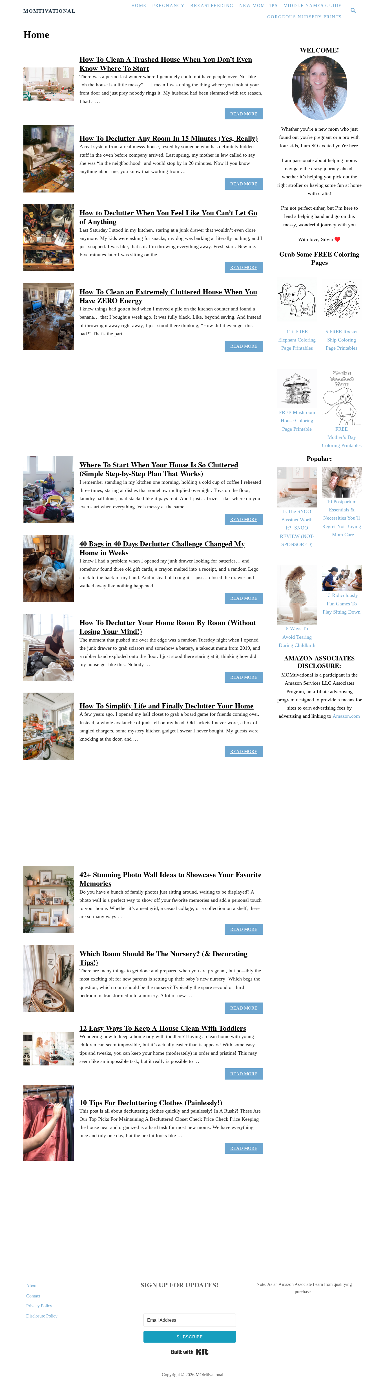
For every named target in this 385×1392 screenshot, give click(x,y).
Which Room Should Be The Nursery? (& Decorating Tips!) (163, 958)
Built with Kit (190, 1352)
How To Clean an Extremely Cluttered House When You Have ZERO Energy (168, 296)
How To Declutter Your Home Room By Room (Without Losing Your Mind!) (167, 626)
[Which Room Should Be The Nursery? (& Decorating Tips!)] (48, 981)
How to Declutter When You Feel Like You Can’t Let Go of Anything (168, 217)
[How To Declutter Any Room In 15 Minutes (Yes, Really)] (48, 161)
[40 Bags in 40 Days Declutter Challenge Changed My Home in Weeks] (48, 571)
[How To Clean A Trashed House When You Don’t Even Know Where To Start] (48, 87)
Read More (245, 115)
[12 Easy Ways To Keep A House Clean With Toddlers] (48, 1051)
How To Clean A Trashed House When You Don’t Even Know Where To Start (165, 63)
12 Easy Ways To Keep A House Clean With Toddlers (162, 1028)
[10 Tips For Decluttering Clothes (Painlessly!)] (48, 1126)
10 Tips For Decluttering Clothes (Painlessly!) (150, 1102)
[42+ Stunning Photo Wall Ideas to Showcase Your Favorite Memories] (48, 902)
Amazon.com (346, 716)
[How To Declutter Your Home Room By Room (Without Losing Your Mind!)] (48, 650)
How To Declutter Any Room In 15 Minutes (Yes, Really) (168, 138)
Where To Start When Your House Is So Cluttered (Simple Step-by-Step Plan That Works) (158, 469)
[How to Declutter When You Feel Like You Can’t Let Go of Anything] (48, 240)
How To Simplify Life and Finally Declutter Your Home (166, 705)
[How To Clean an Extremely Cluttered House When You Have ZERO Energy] (48, 319)
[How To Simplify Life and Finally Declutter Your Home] (48, 729)
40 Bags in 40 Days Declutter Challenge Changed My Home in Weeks (162, 548)
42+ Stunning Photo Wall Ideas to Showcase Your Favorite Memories (170, 878)
